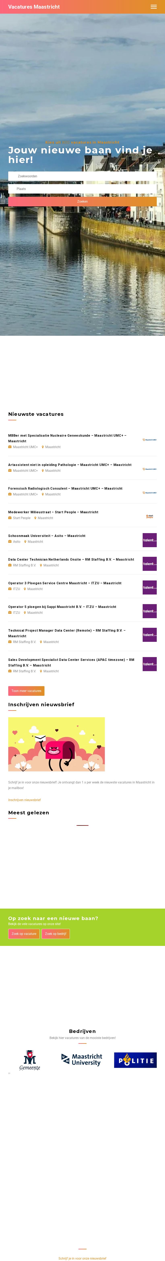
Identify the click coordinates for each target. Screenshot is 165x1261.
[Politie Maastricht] (135, 1060)
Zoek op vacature (24, 934)
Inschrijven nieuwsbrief (24, 800)
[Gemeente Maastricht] (29, 1060)
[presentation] (8, 1073)
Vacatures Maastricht (34, 7)
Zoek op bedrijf (55, 934)
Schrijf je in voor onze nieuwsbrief (82, 1258)
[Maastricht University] (82, 1060)
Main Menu (154, 7)
